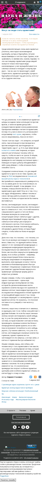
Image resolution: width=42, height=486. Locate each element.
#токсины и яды (8, 399)
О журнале (20, 2)
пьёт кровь (17, 134)
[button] (38, 91)
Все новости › (34, 34)
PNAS (11, 176)
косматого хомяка (9, 150)
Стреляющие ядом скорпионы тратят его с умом (20, 384)
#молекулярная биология (25, 399)
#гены (4, 402)
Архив (32, 410)
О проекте (11, 410)
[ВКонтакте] (40, 377)
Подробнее (4, 476)
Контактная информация (21, 422)
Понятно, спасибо (8, 480)
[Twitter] (31, 377)
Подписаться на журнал (21, 23)
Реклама (22, 410)
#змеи (14, 397)
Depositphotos (17, 109)
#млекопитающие (26, 397)
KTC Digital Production (31, 458)
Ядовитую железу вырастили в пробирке (17, 388)
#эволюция (6, 397)
